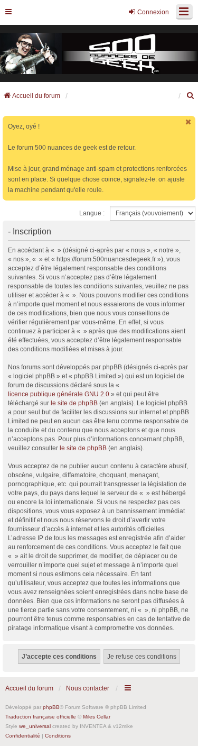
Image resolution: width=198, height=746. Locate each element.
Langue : (92, 213)
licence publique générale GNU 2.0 (58, 394)
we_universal (35, 726)
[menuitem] (190, 96)
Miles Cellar (96, 717)
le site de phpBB (74, 403)
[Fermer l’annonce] (188, 122)
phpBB (51, 707)
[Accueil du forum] (99, 54)
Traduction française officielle (40, 717)
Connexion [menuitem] (153, 12)
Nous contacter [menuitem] (87, 688)
